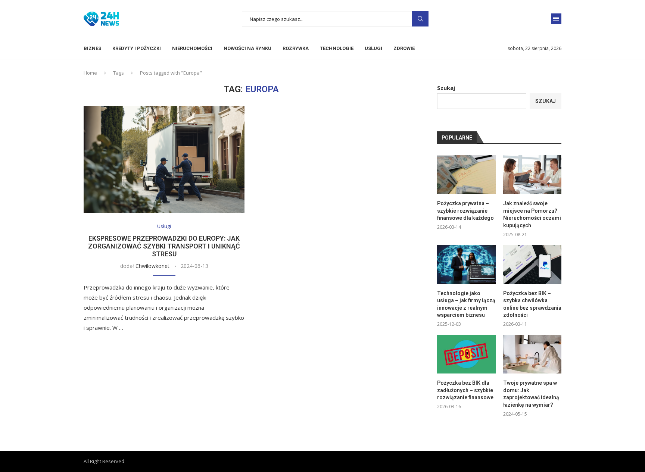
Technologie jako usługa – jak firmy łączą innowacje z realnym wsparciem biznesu (466, 304)
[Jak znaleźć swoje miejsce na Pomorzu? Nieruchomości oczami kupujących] (532, 174)
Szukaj (446, 87)
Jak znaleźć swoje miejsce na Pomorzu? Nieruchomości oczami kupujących (532, 214)
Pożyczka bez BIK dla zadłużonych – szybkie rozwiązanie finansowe (465, 390)
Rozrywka (296, 48)
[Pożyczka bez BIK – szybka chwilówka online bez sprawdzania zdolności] (532, 264)
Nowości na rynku (247, 48)
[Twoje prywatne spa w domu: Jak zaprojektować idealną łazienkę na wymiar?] (532, 354)
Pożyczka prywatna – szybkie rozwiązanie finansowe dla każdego (465, 210)
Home (90, 72)
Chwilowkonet (152, 265)
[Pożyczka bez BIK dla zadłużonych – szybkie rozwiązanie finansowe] (466, 354)
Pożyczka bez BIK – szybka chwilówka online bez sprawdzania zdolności (532, 304)
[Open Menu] (556, 18)
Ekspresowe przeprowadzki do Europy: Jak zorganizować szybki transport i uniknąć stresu (164, 246)
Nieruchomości (192, 48)
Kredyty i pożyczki (136, 48)
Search (420, 18)
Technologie (336, 48)
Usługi (373, 48)
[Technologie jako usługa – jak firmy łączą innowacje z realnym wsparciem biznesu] (466, 264)
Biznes (92, 48)
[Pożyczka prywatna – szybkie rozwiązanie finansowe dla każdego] (466, 174)
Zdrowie (404, 48)
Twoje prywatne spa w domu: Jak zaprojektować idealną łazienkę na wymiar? (531, 394)
